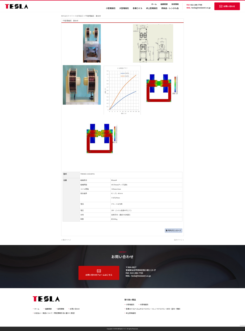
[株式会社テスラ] (16, 7)
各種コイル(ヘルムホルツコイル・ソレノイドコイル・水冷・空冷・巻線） (153, 309)
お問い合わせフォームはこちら (98, 274)
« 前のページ (66, 240)
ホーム (154, 4)
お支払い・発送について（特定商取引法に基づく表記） (55, 313)
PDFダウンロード (174, 230)
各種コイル (137, 8)
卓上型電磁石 (152, 8)
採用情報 (175, 4)
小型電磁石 (110, 8)
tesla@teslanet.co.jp (199, 7)
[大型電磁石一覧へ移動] (83, 16)
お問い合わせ (229, 6)
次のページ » (179, 240)
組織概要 (164, 4)
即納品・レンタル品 (170, 8)
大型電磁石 (124, 8)
